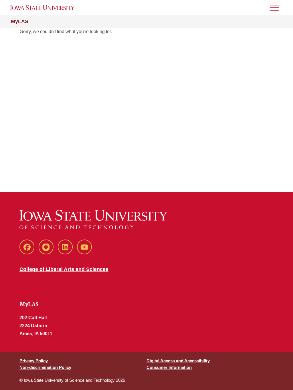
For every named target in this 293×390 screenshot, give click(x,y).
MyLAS (19, 21)
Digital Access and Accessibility (178, 360)
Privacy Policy (33, 360)
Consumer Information (169, 367)
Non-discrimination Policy (45, 367)
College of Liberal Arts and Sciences (63, 269)
